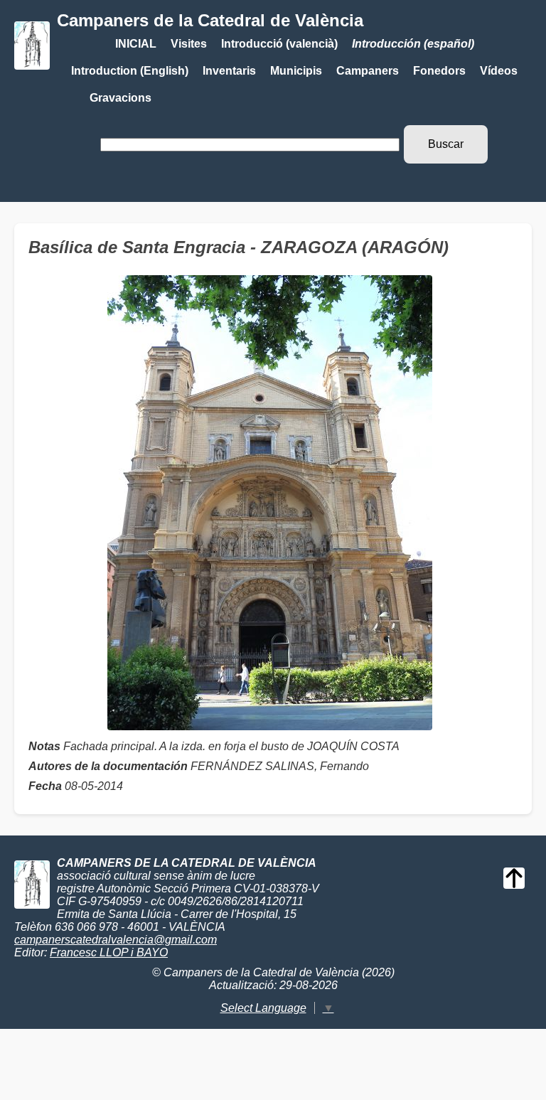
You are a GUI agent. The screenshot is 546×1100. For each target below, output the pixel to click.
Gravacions (120, 98)
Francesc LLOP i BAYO (109, 952)
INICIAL (135, 44)
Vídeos (499, 71)
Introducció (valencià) (279, 44)
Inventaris (229, 71)
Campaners (367, 71)
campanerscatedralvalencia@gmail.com (115, 940)
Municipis (296, 71)
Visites (189, 44)
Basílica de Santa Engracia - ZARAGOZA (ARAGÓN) (238, 247)
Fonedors (439, 71)
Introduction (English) (129, 71)
